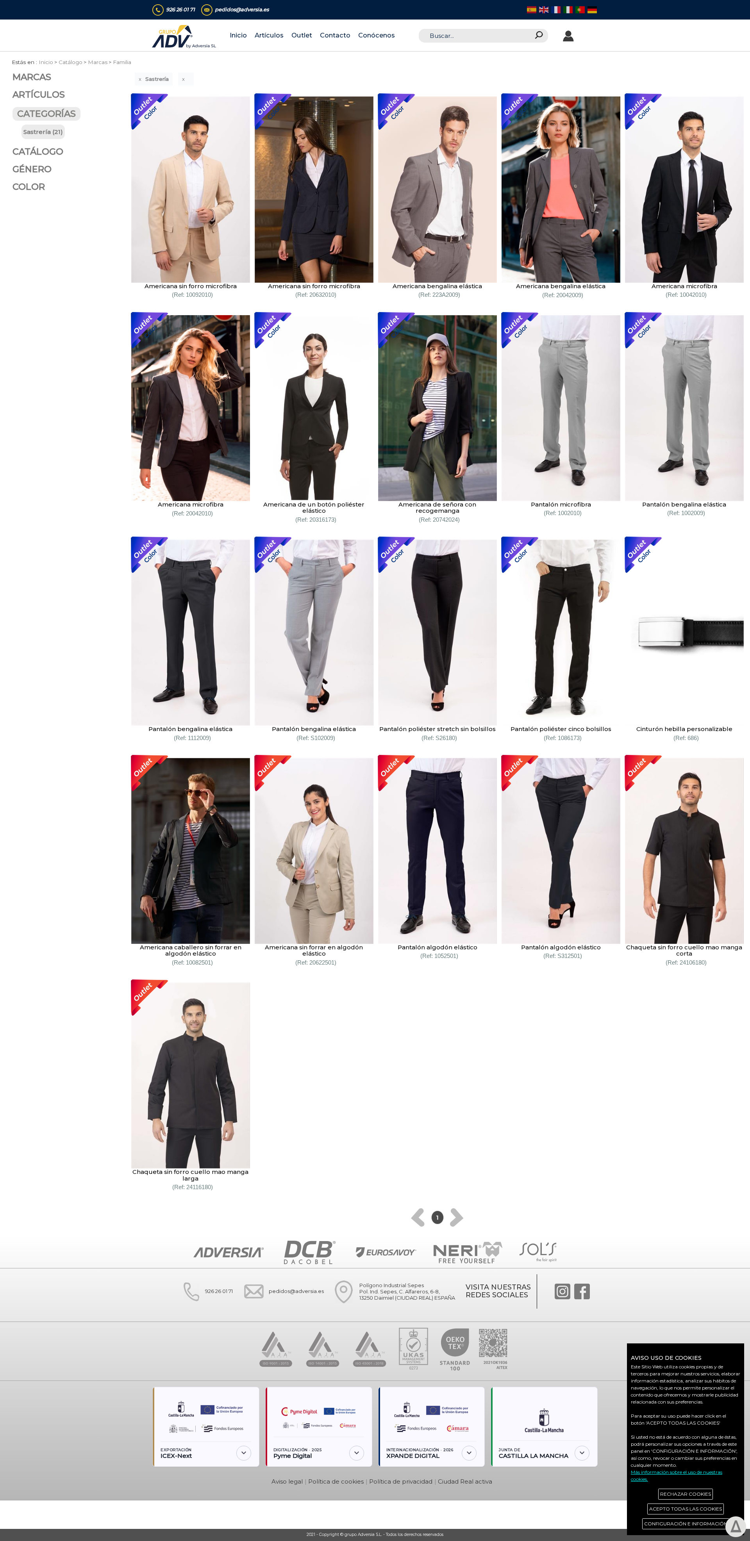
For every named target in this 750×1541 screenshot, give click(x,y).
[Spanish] (531, 10)
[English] (543, 10)
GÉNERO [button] (32, 169)
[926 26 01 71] (203, 1306)
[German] (592, 10)
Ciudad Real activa (465, 1481)
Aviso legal (287, 1481)
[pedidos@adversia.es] (281, 1306)
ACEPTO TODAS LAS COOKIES (685, 1509)
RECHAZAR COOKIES (685, 1494)
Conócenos (376, 35)
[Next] (456, 1217)
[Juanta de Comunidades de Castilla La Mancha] (544, 1417)
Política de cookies (336, 1481)
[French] (555, 10)
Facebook (582, 1291)
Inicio (238, 35)
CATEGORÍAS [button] (46, 114)
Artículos (269, 35)
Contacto (335, 35)
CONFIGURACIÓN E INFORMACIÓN (685, 1524)
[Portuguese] (579, 10)
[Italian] (567, 10)
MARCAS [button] (31, 76)
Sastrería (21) (43, 132)
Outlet (301, 35)
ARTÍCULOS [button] (38, 94)
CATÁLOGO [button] (37, 151)
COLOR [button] (28, 186)
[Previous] (417, 1217)
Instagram (562, 1291)
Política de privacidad (400, 1481)
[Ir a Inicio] (184, 36)
